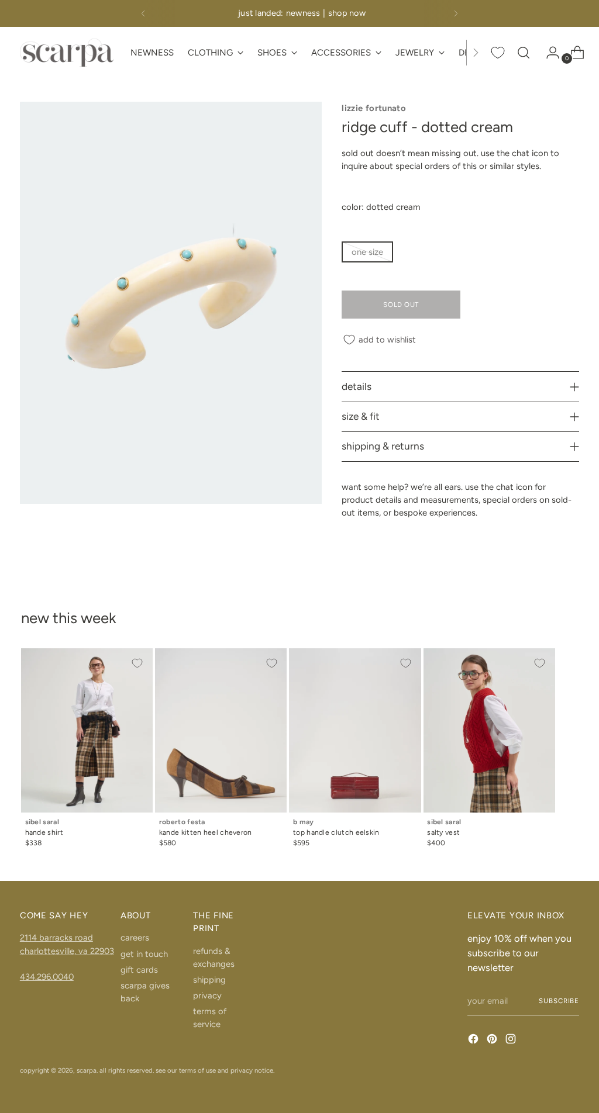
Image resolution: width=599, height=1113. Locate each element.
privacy (207, 995)
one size (367, 252)
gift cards (139, 970)
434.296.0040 (47, 977)
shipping (209, 979)
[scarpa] (66, 52)
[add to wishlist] (137, 663)
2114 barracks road (56, 937)
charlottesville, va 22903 (67, 951)
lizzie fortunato (374, 108)
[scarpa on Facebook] (474, 1040)
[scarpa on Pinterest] (493, 1040)
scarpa (87, 1070)
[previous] (143, 13)
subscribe (559, 1001)
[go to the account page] (548, 52)
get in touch (144, 954)
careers (135, 937)
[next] (456, 13)
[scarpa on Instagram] (512, 1040)
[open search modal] (523, 52)
